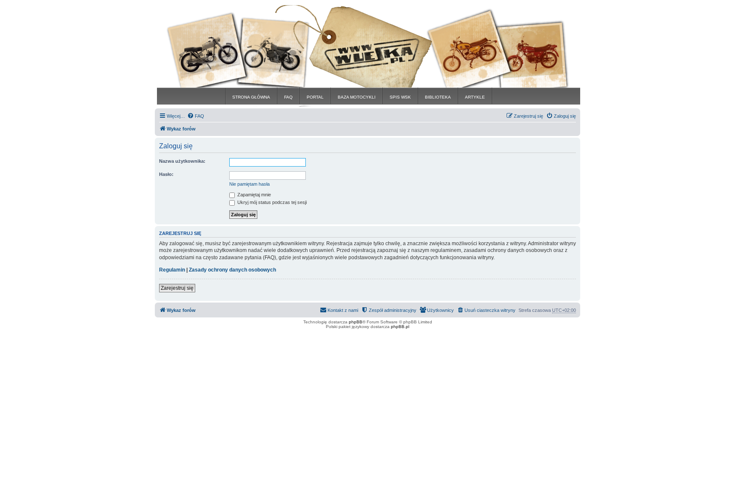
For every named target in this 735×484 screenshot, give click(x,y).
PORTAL (315, 97)
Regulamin (172, 270)
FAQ (288, 97)
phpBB (355, 322)
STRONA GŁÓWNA (251, 97)
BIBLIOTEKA (438, 97)
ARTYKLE (475, 97)
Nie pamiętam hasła (249, 184)
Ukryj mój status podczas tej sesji (271, 202)
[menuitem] (195, 116)
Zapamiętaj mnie (253, 194)
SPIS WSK (400, 97)
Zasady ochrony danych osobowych (232, 270)
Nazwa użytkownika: (182, 161)
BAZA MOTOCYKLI (357, 97)
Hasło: (166, 174)
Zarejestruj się (177, 288)
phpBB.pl (400, 326)
